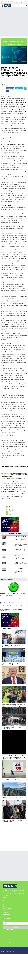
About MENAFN (7, 908)
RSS (10, 942)
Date (3, 84)
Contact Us (5, 904)
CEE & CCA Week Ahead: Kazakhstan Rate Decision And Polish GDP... (13, 798)
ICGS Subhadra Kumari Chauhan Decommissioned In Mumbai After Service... (21, 551)
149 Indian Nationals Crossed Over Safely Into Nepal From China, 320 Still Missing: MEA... (13, 705)
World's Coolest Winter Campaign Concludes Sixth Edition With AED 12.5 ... (21, 557)
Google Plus (12, 937)
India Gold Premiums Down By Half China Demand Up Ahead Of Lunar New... (21, 538)
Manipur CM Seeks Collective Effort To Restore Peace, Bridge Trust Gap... (21, 564)
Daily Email (11, 939)
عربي (17, 2)
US (5, 39)
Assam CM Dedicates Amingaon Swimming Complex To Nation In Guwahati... (13, 646)
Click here (12, 895)
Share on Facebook (10, 88)
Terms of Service (7, 900)
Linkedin (11, 941)
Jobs (4, 910)
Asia (23, 39)
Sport (18, 44)
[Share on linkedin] (7, 91)
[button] (21, 2)
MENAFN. (10, 950)
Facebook (11, 933)
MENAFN (4, 98)
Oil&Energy (21, 41)
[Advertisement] (14, 22)
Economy (13, 41)
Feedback (5, 912)
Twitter (10, 935)
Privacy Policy (6, 902)
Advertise (5, 906)
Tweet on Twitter (19, 88)
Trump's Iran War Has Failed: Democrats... (12, 685)
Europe (12, 39)
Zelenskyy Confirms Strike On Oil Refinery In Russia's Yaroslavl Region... (21, 544)
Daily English (7, 918)
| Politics (5, 41)
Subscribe (15, 927)
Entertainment (8, 44)
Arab (18, 39)
